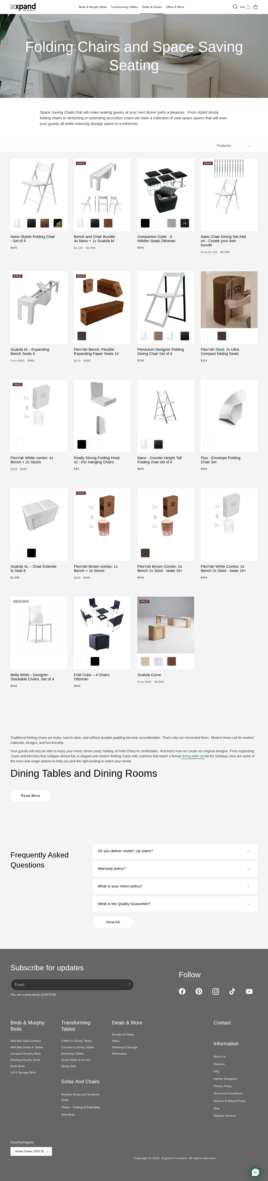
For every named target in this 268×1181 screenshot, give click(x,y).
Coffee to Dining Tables (76, 1040)
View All (113, 922)
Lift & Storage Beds (23, 1072)
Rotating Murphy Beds (25, 1059)
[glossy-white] (18, 223)
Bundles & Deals (123, 1034)
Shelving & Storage (124, 1047)
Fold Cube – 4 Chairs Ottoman (92, 677)
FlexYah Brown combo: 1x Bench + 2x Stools (96, 568)
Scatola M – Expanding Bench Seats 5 (29, 351)
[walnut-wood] (44, 223)
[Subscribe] (129, 985)
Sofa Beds (68, 1114)
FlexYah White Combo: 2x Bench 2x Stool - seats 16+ (223, 568)
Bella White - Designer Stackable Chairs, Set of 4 (32, 677)
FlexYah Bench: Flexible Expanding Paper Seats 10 (96, 351)
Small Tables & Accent (75, 1059)
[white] (158, 223)
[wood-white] (158, 661)
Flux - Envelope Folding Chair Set (220, 460)
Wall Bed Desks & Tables (26, 1047)
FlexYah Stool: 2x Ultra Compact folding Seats (220, 351)
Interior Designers (225, 1078)
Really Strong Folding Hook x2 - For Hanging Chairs (97, 460)
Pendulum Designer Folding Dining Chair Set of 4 (160, 351)
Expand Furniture (174, 1158)
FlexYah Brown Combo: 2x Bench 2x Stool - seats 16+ (160, 568)
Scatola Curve (149, 675)
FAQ (216, 1071)
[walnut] (158, 336)
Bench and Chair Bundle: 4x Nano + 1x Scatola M (95, 239)
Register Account (225, 1115)
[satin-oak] (145, 661)
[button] (94, 7)
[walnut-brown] (81, 336)
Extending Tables (72, 1053)
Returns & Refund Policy (230, 1101)
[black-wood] (31, 223)
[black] (145, 223)
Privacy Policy (223, 1086)
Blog (216, 1108)
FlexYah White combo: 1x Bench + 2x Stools (31, 460)
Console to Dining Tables (77, 1047)
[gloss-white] (145, 336)
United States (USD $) (29, 1151)
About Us (220, 1056)
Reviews (219, 1064)
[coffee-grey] (171, 223)
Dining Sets (68, 1066)
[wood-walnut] (108, 223)
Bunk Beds (17, 1066)
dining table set (193, 756)
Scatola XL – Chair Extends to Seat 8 (33, 568)
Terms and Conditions (228, 1093)
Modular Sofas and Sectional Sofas (80, 1097)
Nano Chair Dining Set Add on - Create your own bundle (223, 241)
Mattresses (119, 1053)
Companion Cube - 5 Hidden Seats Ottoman (156, 239)
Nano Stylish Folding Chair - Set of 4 (32, 239)
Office (116, 1041)
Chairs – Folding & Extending (80, 1107)
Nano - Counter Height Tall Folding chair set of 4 (159, 460)
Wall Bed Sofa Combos (25, 1040)
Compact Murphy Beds (25, 1053)
